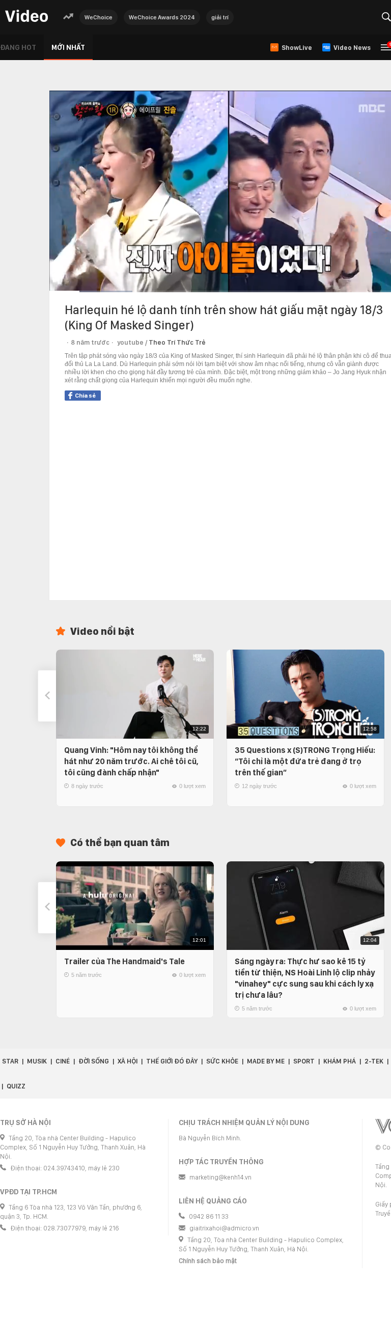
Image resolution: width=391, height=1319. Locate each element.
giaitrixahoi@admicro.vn (224, 1228)
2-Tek (374, 1061)
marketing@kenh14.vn (220, 1177)
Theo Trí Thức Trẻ (177, 342)
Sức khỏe (222, 1061)
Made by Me (266, 1061)
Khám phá (339, 1061)
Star (10, 1061)
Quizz (16, 1086)
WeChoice (99, 17)
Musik (37, 1061)
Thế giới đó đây (172, 1061)
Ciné (62, 1061)
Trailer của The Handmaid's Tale (124, 961)
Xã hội (127, 1061)
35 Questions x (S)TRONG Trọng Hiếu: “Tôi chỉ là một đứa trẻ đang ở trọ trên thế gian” (305, 761)
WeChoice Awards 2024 (162, 17)
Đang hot (18, 47)
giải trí (220, 17)
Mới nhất (68, 47)
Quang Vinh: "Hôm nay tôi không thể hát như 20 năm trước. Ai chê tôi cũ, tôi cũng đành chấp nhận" (131, 761)
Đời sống (93, 1061)
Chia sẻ (85, 395)
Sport (304, 1061)
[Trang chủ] (26, 16)
